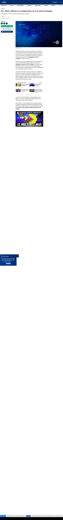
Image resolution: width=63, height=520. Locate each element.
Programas (55, 2)
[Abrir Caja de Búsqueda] (60, 2)
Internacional (38, 5)
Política (12, 5)
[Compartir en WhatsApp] (7, 23)
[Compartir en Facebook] (2, 23)
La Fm (3, 16)
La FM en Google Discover (8, 31)
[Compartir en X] (4, 23)
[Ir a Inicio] (4, 2)
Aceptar (8, 263)
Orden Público (4, 5)
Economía (29, 5)
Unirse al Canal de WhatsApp (7, 26)
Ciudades (46, 5)
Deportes (53, 5)
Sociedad (60, 5)
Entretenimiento (20, 5)
